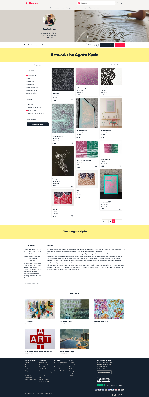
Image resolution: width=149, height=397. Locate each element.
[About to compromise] (87, 155)
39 (55, 35)
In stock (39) (32, 110)
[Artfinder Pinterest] (121, 395)
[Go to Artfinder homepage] (32, 3)
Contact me (119, 45)
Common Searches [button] (30, 379)
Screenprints (32, 93)
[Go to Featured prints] (74, 312)
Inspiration (96, 8)
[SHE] (87, 185)
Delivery (41, 377)
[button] (38, 71)
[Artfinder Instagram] (119, 395)
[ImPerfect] (63, 85)
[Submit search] (79, 3)
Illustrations (72, 375)
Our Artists (28, 373)
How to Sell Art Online (60, 371)
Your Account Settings (45, 371)
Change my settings (104, 372)
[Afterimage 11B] (63, 124)
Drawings (31, 84)
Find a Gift (42, 375)
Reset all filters (31, 119)
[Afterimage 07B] (111, 118)
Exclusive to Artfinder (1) (36, 113)
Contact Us (28, 377)
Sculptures (72, 369)
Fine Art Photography (75, 364)
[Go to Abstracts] (40, 312)
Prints (62, 8)
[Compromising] (111, 154)
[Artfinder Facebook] (112, 395)
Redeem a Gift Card (44, 364)
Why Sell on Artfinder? (60, 362)
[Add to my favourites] (72, 100)
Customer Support (44, 381)
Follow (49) (93, 45)
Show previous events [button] (31, 284)
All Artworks (32, 75)
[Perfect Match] (111, 82)
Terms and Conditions (60, 364)
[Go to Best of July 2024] (108, 312)
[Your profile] (118, 3)
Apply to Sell (57, 369)
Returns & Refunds (44, 379)
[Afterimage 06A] (111, 189)
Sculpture (77, 8)
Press (26, 364)
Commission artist (106, 45)
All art (51, 8)
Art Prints (71, 367)
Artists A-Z (28, 375)
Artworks (27, 45)
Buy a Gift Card (43, 362)
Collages (71, 373)
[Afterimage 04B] (87, 118)
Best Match (114, 65)
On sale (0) (32, 104)
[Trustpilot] (109, 385)
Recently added (33, 87)
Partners (27, 367)
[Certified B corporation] (103, 379)
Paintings (31, 81)
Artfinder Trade (29, 369)
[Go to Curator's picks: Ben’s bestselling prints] (40, 342)
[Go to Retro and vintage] (74, 342)
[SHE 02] (63, 203)
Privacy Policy (48, 393)
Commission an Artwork (45, 373)
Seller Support (58, 367)
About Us (28, 362)
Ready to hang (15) (34, 107)
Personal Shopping (44, 367)
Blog (26, 371)
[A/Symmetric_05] (87, 82)
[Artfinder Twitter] (115, 395)
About (33, 45)
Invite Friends (42, 369)
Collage (90, 8)
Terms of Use (39, 393)
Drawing (83, 8)
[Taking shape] (63, 166)
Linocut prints (32, 90)
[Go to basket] (122, 3)
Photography (69, 8)
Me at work (39, 45)
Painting (56, 8)
